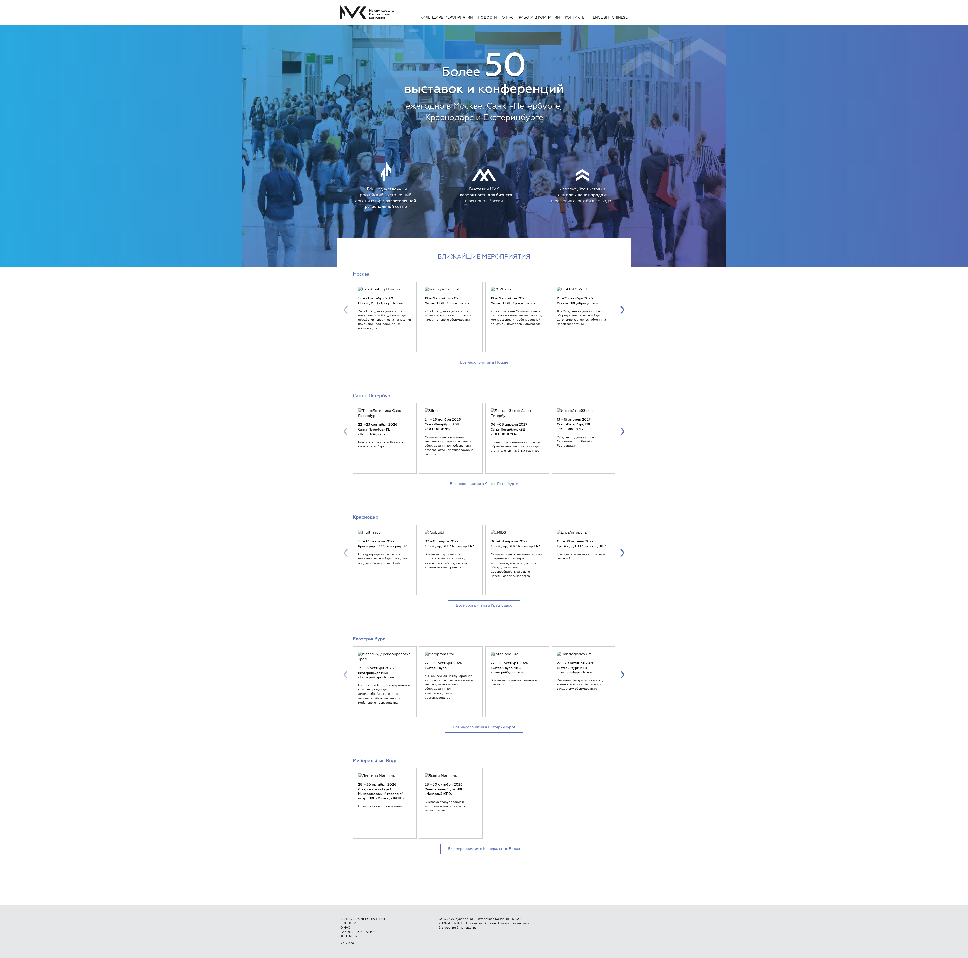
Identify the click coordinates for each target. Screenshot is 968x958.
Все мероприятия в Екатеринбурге (484, 727)
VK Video (347, 943)
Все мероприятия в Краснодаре (484, 605)
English (601, 17)
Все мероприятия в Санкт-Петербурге (484, 484)
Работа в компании (539, 17)
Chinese (620, 17)
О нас (508, 17)
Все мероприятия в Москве (484, 362)
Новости (487, 17)
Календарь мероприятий (446, 17)
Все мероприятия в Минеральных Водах (484, 849)
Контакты (575, 17)
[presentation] (345, 309)
